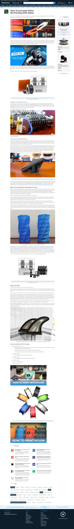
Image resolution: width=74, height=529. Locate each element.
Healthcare (52, 7)
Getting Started (37, 499)
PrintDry (11, 199)
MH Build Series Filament (64, 5)
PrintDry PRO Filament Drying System (46, 246)
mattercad (45, 487)
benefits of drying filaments (41, 253)
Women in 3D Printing (42, 494)
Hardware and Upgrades (48, 492)
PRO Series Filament (56, 5)
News (27, 514)
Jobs (42, 519)
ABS (12, 41)
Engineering (22, 489)
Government (28, 521)
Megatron (22, 492)
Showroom (28, 515)
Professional (28, 517)
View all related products (63, 73)
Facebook (57, 507)
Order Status (43, 515)
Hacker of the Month (47, 7)
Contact (42, 514)
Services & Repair (29, 522)
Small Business (40, 487)
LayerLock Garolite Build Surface (37, 145)
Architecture (34, 502)
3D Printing (23, 7)
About (42, 512)
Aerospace (47, 497)
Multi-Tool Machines (30, 499)
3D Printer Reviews (40, 502)
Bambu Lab (26, 5)
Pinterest (65, 507)
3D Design (37, 7)
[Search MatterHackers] (54, 3)
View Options (60, 51)
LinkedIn (63, 507)
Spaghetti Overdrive (22, 499)
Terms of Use (43, 524)
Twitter (59, 507)
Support (27, 519)
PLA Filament (39, 5)
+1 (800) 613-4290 (25, 0)
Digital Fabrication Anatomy (34, 492)
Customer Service (20, 0)
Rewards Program (45, 518)
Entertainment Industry (29, 489)
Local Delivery (44, 517)
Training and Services (32, 5)
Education (29, 494)
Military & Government (69, 7)
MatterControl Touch (37, 489)
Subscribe (44, 507)
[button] (17, 3)
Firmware (17, 487)
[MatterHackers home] (6, 3)
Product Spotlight (41, 497)
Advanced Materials (14, 497)
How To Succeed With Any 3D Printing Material (14, 7)
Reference (20, 497)
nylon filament (34, 71)
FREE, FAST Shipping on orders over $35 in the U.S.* (8, 0)
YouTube (67, 507)
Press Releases (33, 487)
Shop (27, 512)
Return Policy (44, 521)
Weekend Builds (62, 7)
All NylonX (2, 7)
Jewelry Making (16, 489)
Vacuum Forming (26, 497)
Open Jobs (52, 497)
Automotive (50, 487)
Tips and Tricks (28, 7)
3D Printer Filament (21, 5)
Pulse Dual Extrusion (33, 497)
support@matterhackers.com (10, 514)
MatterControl (57, 7)
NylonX (49, 489)
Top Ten (25, 494)
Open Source (42, 7)
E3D (11, 489)
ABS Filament (44, 5)
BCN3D (12, 492)
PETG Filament (49, 5)
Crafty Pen (26, 492)
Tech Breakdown (33, 7)
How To (5, 7)
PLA (54, 40)
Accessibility (43, 525)
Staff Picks (10, 5)
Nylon (31, 40)
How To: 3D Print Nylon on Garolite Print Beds (42, 184)
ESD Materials (44, 489)
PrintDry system (41, 198)
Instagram (61, 507)
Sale (7, 5)
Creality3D (29, 502)
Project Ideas (50, 494)
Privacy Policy (44, 522)
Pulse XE (43, 181)
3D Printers (15, 5)
